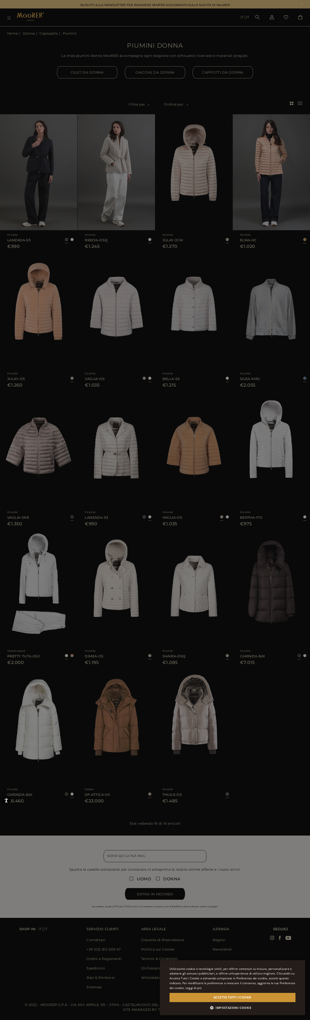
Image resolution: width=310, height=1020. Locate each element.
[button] (232, 1007)
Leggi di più (194, 988)
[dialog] (155, 510)
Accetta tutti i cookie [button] (232, 997)
